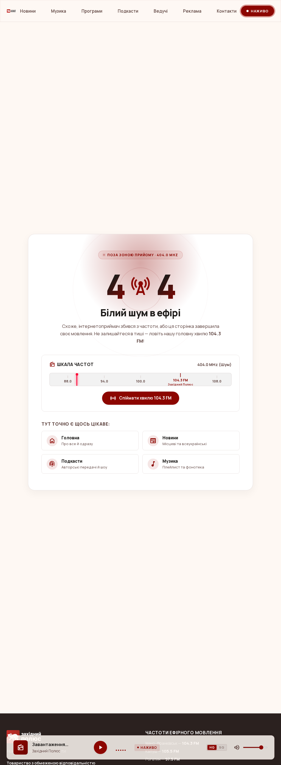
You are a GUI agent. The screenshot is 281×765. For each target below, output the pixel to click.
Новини (28, 11)
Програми (92, 11)
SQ (221, 747)
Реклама (192, 11)
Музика (58, 11)
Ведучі (161, 11)
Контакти (227, 11)
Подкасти (128, 11)
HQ (212, 747)
